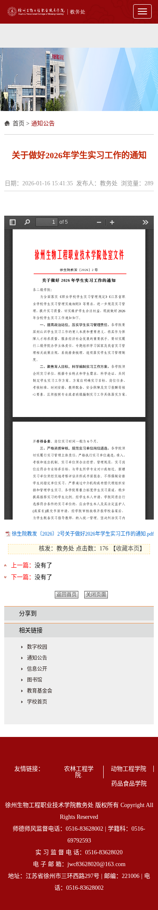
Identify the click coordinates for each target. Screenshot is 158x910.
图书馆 (34, 680)
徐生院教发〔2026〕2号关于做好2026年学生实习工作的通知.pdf (83, 534)
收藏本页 (127, 548)
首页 (18, 123)
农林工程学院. (79, 772)
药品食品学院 (129, 783)
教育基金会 (39, 691)
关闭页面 (96, 595)
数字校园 (37, 647)
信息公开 (37, 669)
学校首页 (37, 702)
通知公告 (43, 123)
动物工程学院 (128, 769)
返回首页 (66, 595)
